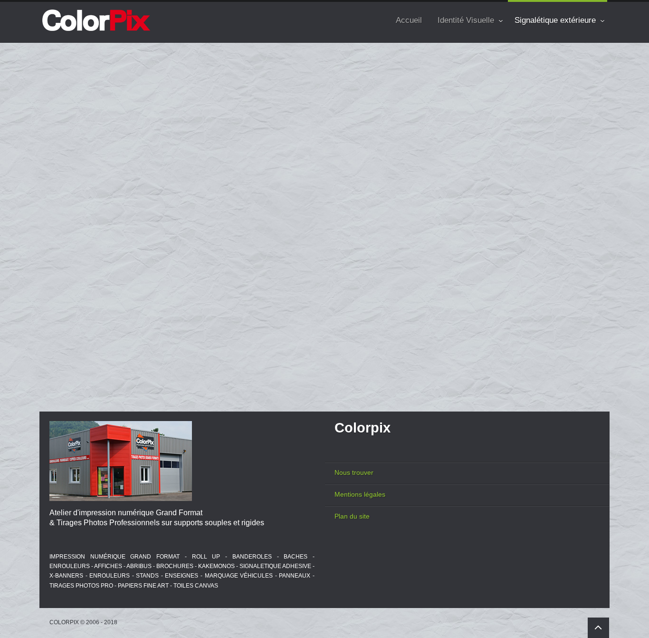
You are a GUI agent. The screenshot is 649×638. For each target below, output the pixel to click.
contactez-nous (183, 348)
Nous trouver (353, 472)
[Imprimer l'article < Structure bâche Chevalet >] (581, 101)
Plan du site (352, 516)
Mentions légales (359, 494)
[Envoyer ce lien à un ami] (594, 101)
